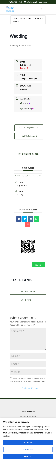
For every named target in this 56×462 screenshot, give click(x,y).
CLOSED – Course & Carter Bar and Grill (28, 176)
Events (22, 18)
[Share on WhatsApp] (36, 219)
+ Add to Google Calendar (28, 128)
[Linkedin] (30, 219)
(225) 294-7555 (16, 2)
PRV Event (30, 291)
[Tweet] (24, 219)
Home (15, 18)
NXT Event (25, 300)
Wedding (38, 18)
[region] (28, 440)
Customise (28, 449)
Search (38, 265)
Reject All (28, 456)
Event (30, 18)
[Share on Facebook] (18, 219)
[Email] (27, 224)
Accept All (28, 442)
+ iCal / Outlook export (28, 136)
